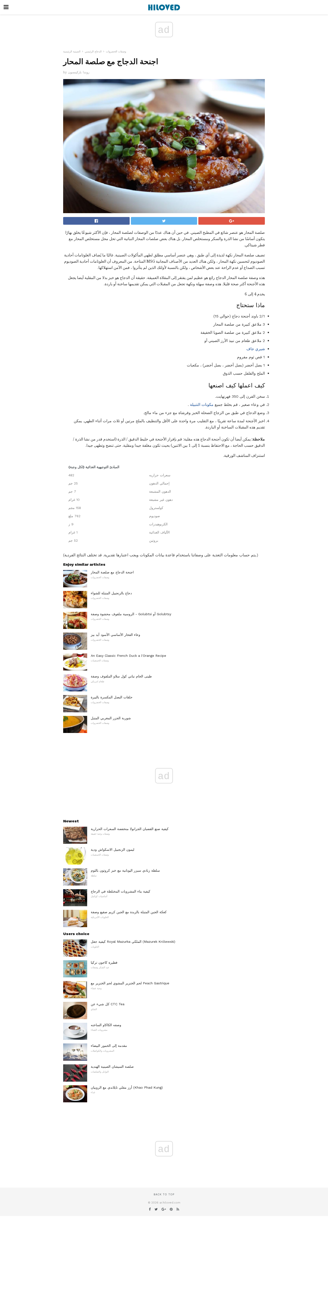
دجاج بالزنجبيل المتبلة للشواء (111, 593)
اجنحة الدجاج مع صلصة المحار (112, 572)
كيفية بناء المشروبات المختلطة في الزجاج (120, 891)
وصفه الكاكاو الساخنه (106, 1025)
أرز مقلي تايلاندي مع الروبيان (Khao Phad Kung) (127, 1087)
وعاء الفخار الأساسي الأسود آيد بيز (115, 635)
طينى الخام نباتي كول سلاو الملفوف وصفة (121, 676)
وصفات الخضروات (116, 51)
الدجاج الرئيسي (93, 51)
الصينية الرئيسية (71, 51)
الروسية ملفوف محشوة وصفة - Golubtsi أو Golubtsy (131, 614)
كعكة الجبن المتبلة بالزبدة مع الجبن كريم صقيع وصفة (129, 912)
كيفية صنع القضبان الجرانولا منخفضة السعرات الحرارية (130, 829)
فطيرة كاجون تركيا (104, 962)
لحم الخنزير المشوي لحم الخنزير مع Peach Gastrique (130, 983)
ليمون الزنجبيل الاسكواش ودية (112, 849)
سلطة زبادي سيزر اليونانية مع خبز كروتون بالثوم (125, 870)
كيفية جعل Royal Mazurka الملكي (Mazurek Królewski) (133, 941)
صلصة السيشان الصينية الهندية (112, 1066)
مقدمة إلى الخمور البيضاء (109, 1046)
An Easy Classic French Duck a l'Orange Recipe (128, 656)
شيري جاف (255, 349)
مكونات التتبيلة (201, 404)
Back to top (164, 1194)
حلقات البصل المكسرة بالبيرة (112, 697)
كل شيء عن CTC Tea (107, 1004)
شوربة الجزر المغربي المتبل (111, 718)
